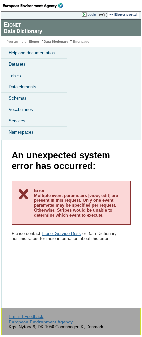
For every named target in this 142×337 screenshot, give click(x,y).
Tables (15, 75)
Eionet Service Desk (61, 233)
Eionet (34, 41)
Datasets (17, 64)
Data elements (22, 86)
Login (92, 14)
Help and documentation (32, 52)
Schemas (18, 98)
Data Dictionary (56, 41)
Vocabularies (21, 109)
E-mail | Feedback (26, 316)
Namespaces (21, 132)
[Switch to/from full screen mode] (103, 15)
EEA (35, 5)
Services (17, 120)
